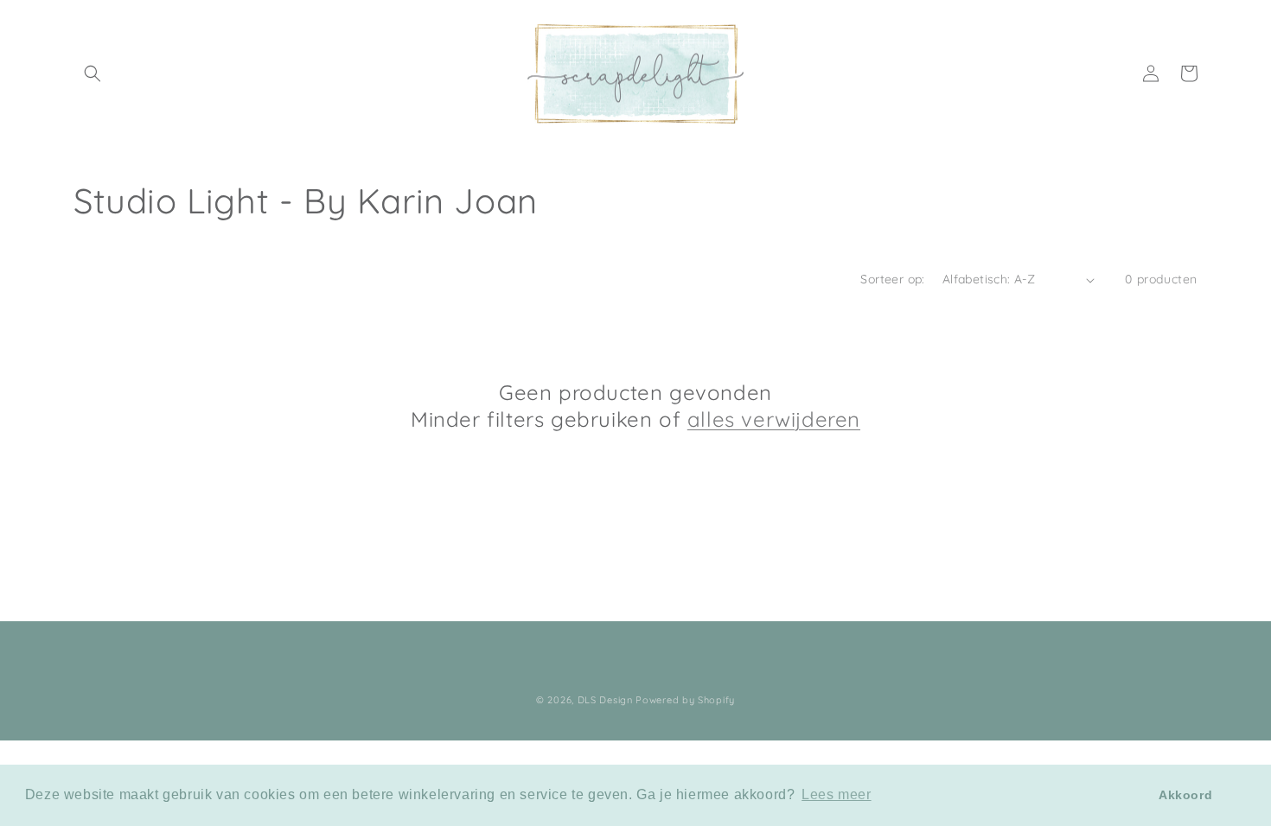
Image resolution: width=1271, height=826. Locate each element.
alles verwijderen (773, 419)
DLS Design (605, 700)
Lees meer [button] (836, 794)
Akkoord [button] (1185, 795)
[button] (92, 73)
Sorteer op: (892, 279)
